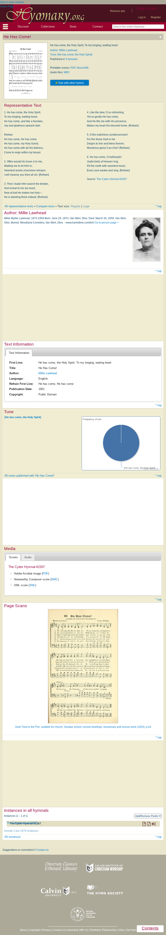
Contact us (42, 849)
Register (156, 17)
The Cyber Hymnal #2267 (112, 179)
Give (121, 930)
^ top (158, 206)
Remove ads (117, 11)
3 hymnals (71, 59)
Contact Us (59, 930)
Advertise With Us (77, 930)
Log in (142, 17)
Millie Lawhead (47, 373)
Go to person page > (107, 222)
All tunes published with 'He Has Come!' (29, 475)
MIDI (66, 72)
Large (86, 206)
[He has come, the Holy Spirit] (23, 417)
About (23, 930)
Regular (75, 206)
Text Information (19, 352)
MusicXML (83, 67)
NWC (54, 579)
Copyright (34, 930)
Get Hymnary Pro (136, 930)
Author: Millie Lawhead (63, 50)
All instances (13, 836)
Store (73, 26)
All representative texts (19, 206)
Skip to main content (12, 2)
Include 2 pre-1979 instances (21, 830)
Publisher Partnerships (103, 930)
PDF (72, 67)
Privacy (46, 930)
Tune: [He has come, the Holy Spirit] (71, 54)
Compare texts (45, 206)
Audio (28, 557)
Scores (13, 557)
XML (32, 585)
